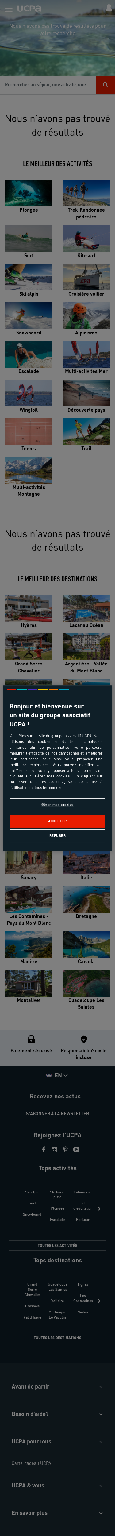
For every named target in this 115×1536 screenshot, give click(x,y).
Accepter (57, 821)
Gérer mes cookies (57, 804)
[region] (57, 768)
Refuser (57, 835)
